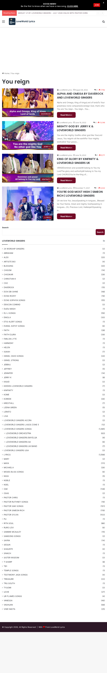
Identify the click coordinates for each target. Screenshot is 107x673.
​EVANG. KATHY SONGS (14, 326)
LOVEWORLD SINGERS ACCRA (17, 420)
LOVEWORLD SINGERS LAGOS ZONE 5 (21, 425)
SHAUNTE (8, 549)
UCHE (6, 592)
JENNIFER (8, 373)
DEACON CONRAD (12, 304)
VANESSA (8, 600)
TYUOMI (7, 588)
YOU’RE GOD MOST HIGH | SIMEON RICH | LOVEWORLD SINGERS (80, 194)
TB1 (5, 566)
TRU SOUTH (9, 583)
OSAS (6, 493)
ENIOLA (7, 317)
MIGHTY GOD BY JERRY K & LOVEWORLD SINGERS (75, 128)
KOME (6, 395)
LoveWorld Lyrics (65, 90)
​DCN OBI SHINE (11, 292)
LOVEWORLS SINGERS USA (16, 450)
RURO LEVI (9, 527)
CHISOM (7, 270)
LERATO (7, 412)
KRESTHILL (9, 403)
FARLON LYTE (10, 339)
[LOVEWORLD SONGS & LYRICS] (21, 21)
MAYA (6, 463)
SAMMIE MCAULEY (12, 532)
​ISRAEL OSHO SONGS (14, 356)
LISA (6, 416)
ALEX (6, 257)
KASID (6, 382)
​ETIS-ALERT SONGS (13, 322)
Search (5, 227)
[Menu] (3, 22)
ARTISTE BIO (9, 262)
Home (6, 73)
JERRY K (7, 377)
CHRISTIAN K (10, 279)
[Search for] (103, 22)
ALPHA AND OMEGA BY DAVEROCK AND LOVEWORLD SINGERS (80, 95)
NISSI (6, 476)
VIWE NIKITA (9, 609)
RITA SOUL (9, 523)
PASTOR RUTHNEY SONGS (16, 502)
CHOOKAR (8, 274)
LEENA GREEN (10, 407)
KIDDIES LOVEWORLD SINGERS (18, 386)
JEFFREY (8, 369)
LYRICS (7, 455)
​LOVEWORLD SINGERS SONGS (18, 429)
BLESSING (8, 266)
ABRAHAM (8, 253)
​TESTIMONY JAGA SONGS (16, 575)
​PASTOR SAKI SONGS (13, 506)
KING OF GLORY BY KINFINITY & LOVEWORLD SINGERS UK (78, 161)
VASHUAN (8, 605)
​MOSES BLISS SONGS (14, 472)
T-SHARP (8, 562)
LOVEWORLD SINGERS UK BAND (21, 446)
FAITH (6, 330)
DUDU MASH (9, 309)
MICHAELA (9, 467)
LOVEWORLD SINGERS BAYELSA (21, 437)
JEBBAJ (7, 364)
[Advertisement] (53, 50)
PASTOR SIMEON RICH (14, 510)
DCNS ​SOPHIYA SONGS (14, 300)
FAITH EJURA (10, 334)
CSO (6, 283)
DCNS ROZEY (10, 296)
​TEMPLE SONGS (11, 570)
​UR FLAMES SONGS (13, 596)
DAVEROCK (9, 287)
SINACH (7, 553)
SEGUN (7, 545)
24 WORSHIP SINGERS (14, 249)
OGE (6, 489)
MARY (6, 459)
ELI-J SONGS (10, 313)
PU (5, 519)
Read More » (66, 115)
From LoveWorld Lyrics (55, 627)
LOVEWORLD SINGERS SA (18, 442)
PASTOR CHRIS (11, 497)
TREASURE (9, 579)
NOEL (6, 485)
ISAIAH (7, 352)
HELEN (7, 347)
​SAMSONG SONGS (12, 536)
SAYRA (7, 540)
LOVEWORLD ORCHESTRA (18, 433)
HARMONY (8, 343)
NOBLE (7, 480)
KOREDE (7, 399)
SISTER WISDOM (11, 557)
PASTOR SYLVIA (11, 515)
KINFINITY (8, 390)
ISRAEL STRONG (11, 360)
